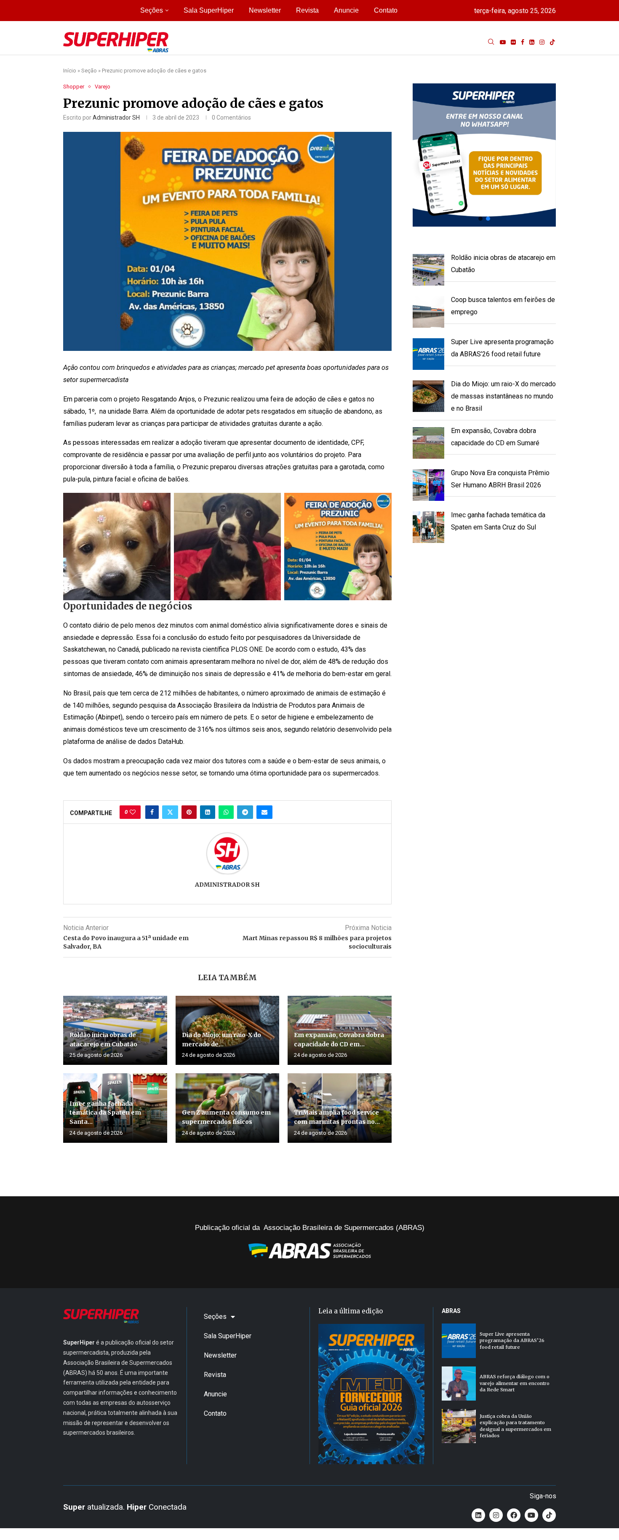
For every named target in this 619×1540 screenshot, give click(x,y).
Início (69, 70)
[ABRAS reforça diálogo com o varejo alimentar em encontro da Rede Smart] (459, 1383)
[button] (484, 155)
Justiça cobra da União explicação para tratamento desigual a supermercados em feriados (515, 1425)
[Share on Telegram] (245, 812)
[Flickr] (513, 42)
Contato (386, 10)
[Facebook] (522, 42)
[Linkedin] (532, 42)
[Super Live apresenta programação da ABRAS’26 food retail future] (459, 1340)
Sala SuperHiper (209, 10)
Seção (89, 70)
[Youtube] (502, 42)
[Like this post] (133, 812)
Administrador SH (116, 117)
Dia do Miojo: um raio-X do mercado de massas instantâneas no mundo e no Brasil (503, 396)
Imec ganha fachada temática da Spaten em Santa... (105, 1113)
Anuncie (346, 10)
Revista (307, 10)
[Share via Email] (264, 812)
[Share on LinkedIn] (207, 812)
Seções (151, 10)
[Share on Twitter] (170, 812)
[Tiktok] (552, 42)
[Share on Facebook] (152, 812)
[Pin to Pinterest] (189, 812)
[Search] (491, 42)
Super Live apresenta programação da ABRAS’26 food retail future (512, 1340)
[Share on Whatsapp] (226, 812)
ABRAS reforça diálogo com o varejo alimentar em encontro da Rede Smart (515, 1383)
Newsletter (265, 10)
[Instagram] (542, 42)
